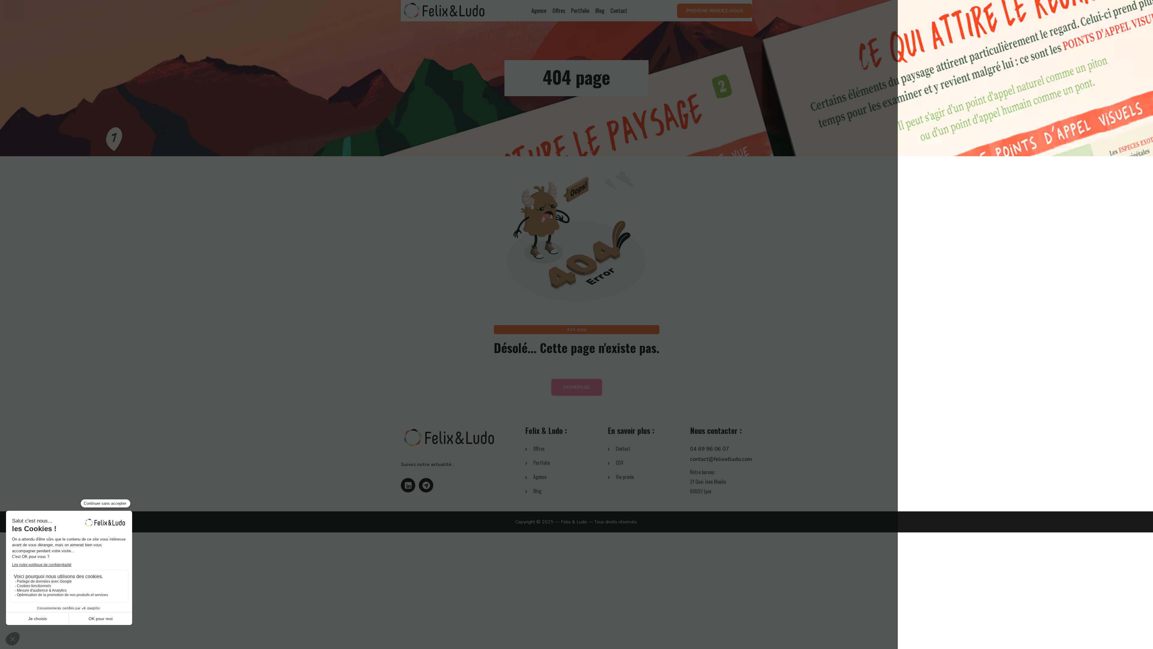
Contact (618, 10)
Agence (538, 10)
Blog (599, 10)
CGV (619, 462)
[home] (444, 10)
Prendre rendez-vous (714, 11)
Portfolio (580, 10)
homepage (576, 387)
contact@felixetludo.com (721, 459)
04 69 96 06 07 (709, 448)
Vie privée (625, 476)
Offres (558, 10)
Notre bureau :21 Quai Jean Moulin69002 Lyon (708, 481)
